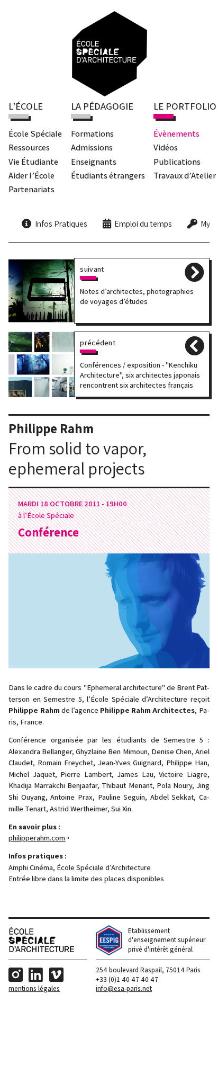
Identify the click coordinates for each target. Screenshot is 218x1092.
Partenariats (31, 189)
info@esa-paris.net (124, 988)
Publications (177, 161)
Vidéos (165, 147)
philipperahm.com (36, 838)
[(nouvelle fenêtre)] (109, 952)
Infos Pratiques (61, 223)
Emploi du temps (143, 223)
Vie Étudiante (33, 161)
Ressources (29, 147)
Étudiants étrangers (108, 175)
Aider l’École (31, 175)
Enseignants (93, 161)
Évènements (176, 133)
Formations (92, 133)
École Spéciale (35, 133)
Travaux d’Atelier (184, 175)
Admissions (92, 147)
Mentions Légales (34, 988)
